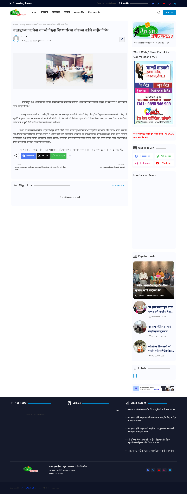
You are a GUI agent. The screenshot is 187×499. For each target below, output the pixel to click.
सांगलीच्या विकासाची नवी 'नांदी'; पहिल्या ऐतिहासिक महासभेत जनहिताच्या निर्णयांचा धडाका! (160, 350)
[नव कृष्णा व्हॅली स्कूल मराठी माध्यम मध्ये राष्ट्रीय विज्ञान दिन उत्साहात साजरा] (140, 307)
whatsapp (166, 156)
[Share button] (70, 156)
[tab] (33, 12)
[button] (159, 12)
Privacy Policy (156, 490)
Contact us (94, 12)
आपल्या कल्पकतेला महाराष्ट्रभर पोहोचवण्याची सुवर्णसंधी (151, 451)
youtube (166, 163)
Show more (117, 185)
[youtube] (164, 3)
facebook (145, 156)
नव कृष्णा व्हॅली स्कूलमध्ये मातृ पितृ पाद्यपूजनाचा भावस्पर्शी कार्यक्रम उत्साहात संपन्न (159, 330)
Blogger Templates (133, 486)
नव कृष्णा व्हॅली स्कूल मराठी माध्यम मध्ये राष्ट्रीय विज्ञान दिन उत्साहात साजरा (160, 310)
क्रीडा (67, 12)
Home (34, 12)
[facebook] (153, 3)
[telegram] (175, 3)
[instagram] (170, 3)
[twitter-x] (158, 3)
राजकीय (44, 12)
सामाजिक (56, 12)
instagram (145, 163)
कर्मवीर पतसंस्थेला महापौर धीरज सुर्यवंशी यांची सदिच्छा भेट (152, 410)
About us (79, 12)
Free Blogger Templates (166, 486)
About (129, 490)
